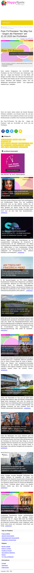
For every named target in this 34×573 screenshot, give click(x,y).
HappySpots (4, 27)
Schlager (8, 143)
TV (8, 27)
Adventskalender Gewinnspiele (10, 538)
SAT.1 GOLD (7, 145)
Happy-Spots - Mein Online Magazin (13, 3)
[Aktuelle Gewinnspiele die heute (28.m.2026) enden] (13, 172)
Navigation (6, 22)
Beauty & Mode (6, 546)
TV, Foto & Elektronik (8, 557)
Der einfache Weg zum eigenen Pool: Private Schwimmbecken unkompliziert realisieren (16, 392)
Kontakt (4, 563)
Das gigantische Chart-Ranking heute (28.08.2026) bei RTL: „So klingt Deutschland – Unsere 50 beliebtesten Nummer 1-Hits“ (16, 233)
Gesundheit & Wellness (8, 552)
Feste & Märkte (6, 533)
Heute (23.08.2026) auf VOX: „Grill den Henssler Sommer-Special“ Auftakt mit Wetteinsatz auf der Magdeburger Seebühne (16, 429)
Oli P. (20, 139)
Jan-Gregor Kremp (6, 139)
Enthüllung (14, 143)
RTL (31, 237)
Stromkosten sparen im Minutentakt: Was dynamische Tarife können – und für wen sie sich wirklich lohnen (16, 311)
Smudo (7, 147)
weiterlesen (4, 212)
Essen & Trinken (6, 548)
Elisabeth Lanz (14, 147)
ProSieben (22, 39)
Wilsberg (15, 139)
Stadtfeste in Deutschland (9, 540)
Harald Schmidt (23, 147)
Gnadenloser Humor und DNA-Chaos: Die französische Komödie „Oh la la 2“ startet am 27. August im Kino (16, 508)
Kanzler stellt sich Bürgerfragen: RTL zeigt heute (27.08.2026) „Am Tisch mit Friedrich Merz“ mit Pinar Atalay (15, 273)
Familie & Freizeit (7, 550)
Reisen (4, 554)
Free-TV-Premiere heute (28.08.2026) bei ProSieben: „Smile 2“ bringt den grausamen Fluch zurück (15, 193)
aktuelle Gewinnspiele (8, 536)
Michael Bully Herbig (18, 145)
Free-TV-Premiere (29, 39)
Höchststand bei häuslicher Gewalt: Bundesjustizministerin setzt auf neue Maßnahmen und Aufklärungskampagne (14, 468)
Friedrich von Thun (24, 143)
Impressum (5, 565)
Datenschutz (5, 567)
